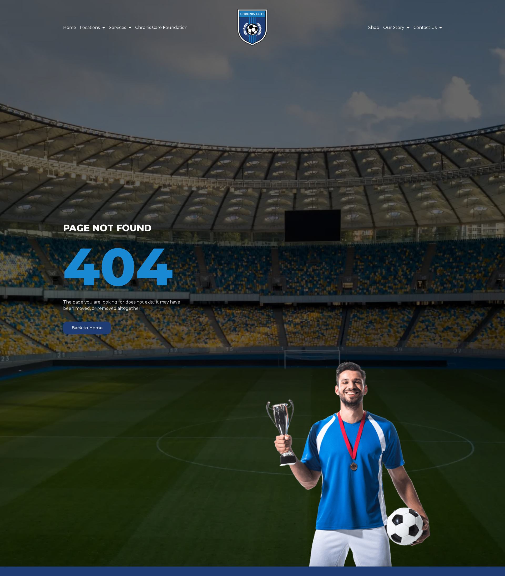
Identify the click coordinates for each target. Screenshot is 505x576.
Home (69, 27)
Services (117, 27)
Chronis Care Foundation (161, 27)
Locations (90, 27)
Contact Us (425, 27)
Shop (373, 27)
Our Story (393, 27)
